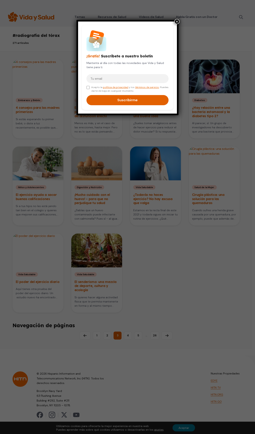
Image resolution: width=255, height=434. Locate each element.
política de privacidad (115, 87)
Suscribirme (127, 100)
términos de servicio (147, 87)
